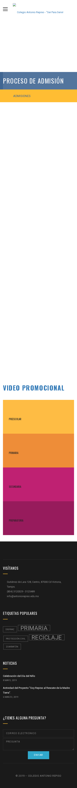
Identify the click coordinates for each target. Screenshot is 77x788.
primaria (34, 628)
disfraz (10, 629)
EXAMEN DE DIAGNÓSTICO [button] (23, 335)
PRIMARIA (13, 453)
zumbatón (12, 646)
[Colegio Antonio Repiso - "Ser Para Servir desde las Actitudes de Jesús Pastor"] (38, 9)
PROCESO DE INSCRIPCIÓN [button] (23, 365)
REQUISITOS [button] (14, 157)
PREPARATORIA (16, 520)
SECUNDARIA (15, 487)
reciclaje (47, 637)
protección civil (15, 638)
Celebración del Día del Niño (19, 675)
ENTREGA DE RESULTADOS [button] (23, 355)
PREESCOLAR (15, 419)
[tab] (38, 158)
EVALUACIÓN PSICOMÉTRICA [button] (24, 345)
